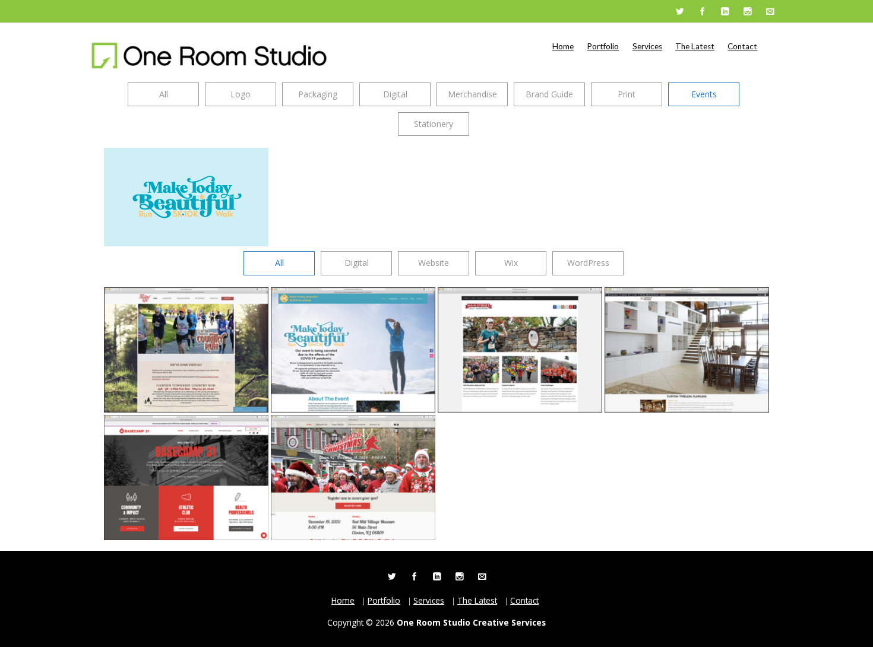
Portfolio (603, 46)
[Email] (769, 12)
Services (647, 46)
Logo (240, 94)
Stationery (433, 123)
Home (563, 46)
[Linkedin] (724, 12)
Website (433, 262)
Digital (395, 94)
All (163, 94)
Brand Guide (549, 94)
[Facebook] (701, 12)
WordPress (588, 262)
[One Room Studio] (209, 55)
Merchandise (472, 94)
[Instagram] (747, 12)
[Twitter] (679, 12)
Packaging (317, 94)
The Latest (694, 46)
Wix (511, 262)
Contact (742, 46)
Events (704, 94)
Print (626, 94)
